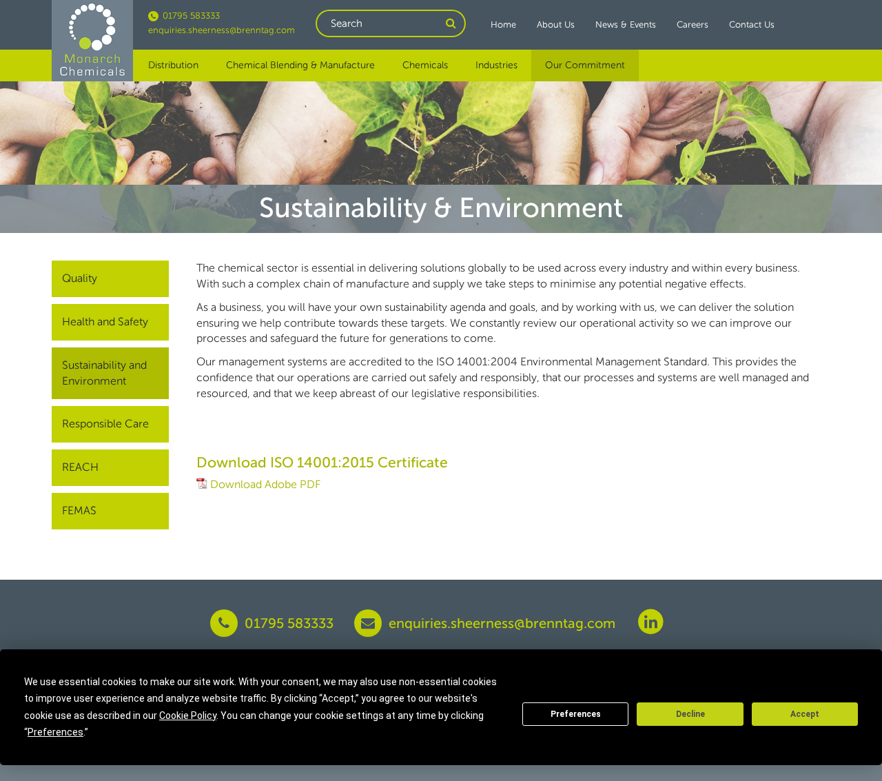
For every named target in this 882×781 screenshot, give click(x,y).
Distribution (173, 65)
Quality (79, 278)
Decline (690, 714)
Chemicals (425, 65)
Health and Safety (105, 321)
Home (503, 24)
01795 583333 (190, 15)
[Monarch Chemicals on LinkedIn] (651, 620)
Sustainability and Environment (104, 372)
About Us (556, 24)
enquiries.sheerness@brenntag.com (221, 30)
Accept (804, 714)
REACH (80, 467)
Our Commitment (585, 65)
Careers (692, 24)
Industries (496, 65)
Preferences (576, 714)
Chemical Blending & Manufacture (300, 65)
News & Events (625, 24)
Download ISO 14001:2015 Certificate (322, 462)
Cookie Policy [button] (187, 715)
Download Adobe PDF (265, 484)
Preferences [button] (55, 732)
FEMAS (79, 510)
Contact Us (752, 24)
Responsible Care (105, 423)
